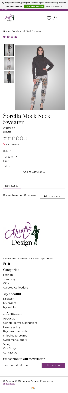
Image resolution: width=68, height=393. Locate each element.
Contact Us (10, 352)
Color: (7, 151)
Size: (6, 161)
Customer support (15, 339)
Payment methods (15, 331)
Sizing (7, 344)
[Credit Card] (33, 388)
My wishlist (10, 307)
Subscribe (53, 365)
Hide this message (34, 6)
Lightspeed (9, 383)
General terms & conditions (20, 322)
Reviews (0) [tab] (12, 185)
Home (6, 31)
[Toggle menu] (62, 18)
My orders (9, 303)
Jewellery (9, 279)
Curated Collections (15, 287)
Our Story (9, 348)
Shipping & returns (15, 335)
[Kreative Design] (9, 18)
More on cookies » (54, 6)
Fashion (8, 274)
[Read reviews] (13, 138)
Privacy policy (11, 327)
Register (8, 298)
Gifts (6, 283)
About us (9, 318)
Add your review (52, 196)
